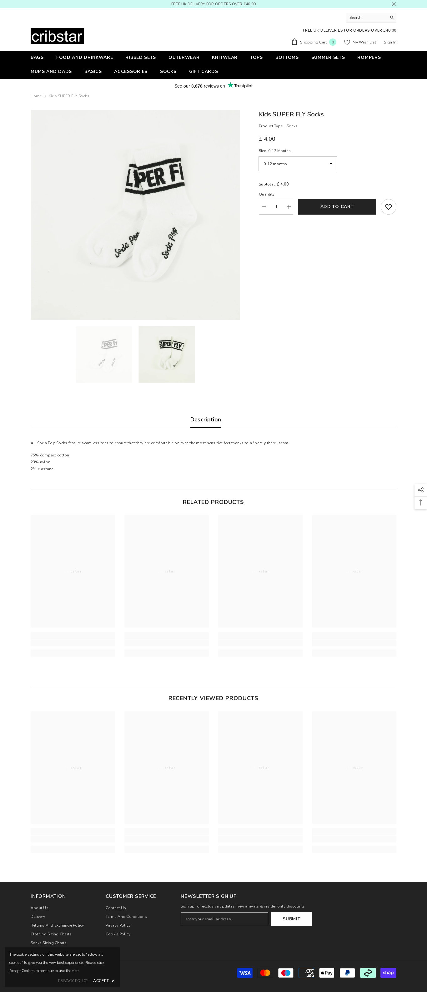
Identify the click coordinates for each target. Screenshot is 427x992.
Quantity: (267, 194)
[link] (73, 642)
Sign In (390, 42)
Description (205, 419)
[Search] (371, 18)
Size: (275, 150)
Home (36, 96)
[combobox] (366, 17)
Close (393, 4)
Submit (291, 919)
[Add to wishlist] (388, 207)
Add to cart (337, 207)
